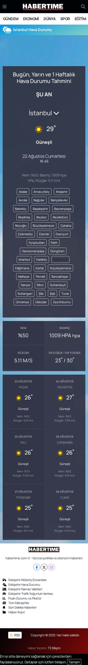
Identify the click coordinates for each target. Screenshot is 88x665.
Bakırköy (20, 209)
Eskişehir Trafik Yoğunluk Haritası (30, 593)
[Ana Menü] (5, 6)
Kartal (40, 268)
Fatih (54, 242)
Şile (41, 293)
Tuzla (65, 293)
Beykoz (41, 217)
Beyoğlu (21, 225)
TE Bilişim (54, 648)
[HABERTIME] (43, 7)
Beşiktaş (24, 217)
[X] (44, 567)
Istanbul (24, 259)
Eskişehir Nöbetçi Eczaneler (27, 580)
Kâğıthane (22, 268)
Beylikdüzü (60, 217)
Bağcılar (39, 200)
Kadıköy (41, 259)
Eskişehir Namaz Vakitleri (25, 589)
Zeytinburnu (62, 302)
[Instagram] (51, 567)
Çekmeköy (25, 234)
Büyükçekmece (43, 225)
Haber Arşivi (16, 612)
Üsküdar (41, 302)
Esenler (44, 234)
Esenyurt (62, 234)
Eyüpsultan (37, 242)
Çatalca (66, 225)
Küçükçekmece (60, 268)
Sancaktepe (59, 276)
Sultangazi (25, 293)
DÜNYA (49, 18)
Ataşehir (62, 192)
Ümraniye (22, 302)
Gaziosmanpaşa (33, 251)
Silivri (40, 285)
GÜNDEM (10, 18)
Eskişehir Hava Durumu (24, 584)
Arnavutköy (42, 192)
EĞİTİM (80, 18)
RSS (17, 635)
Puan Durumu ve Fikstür (24, 598)
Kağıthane (60, 259)
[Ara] (83, 6)
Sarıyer (25, 285)
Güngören (57, 251)
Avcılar (23, 200)
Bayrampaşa (62, 209)
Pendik (40, 276)
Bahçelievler (59, 200)
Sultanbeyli (57, 285)
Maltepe (23, 276)
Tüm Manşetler (18, 603)
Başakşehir (40, 209)
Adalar (23, 192)
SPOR (65, 18)
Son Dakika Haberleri (22, 607)
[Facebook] (36, 567)
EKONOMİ (31, 18)
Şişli (52, 293)
